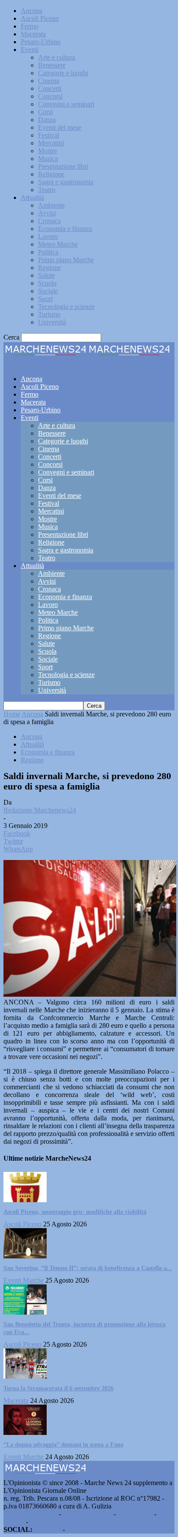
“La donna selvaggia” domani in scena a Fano (63, 1444)
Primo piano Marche (66, 259)
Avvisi (47, 213)
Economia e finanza (65, 228)
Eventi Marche (23, 1280)
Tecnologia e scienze (66, 306)
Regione (49, 267)
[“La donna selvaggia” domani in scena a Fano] (25, 1432)
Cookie (40, 1521)
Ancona (31, 10)
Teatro (46, 189)
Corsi (45, 112)
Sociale (48, 291)
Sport (45, 298)
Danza (47, 119)
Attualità (32, 197)
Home (11, 714)
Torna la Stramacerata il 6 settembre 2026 (58, 1388)
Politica (48, 252)
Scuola (47, 283)
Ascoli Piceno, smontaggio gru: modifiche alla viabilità (74, 1212)
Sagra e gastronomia (65, 182)
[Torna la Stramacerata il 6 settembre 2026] (25, 1376)
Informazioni (135, 1514)
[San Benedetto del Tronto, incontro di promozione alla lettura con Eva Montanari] (25, 1312)
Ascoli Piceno (40, 18)
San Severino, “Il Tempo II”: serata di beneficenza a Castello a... (87, 1268)
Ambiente (51, 205)
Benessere (52, 65)
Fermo (29, 26)
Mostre (47, 150)
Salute (46, 275)
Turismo (49, 314)
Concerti (49, 88)
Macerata (33, 34)
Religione (51, 174)
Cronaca (49, 221)
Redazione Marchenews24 (39, 810)
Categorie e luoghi (63, 73)
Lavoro (48, 236)
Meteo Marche (58, 244)
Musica (48, 158)
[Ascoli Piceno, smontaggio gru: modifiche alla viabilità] (25, 1199)
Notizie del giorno (87, 1514)
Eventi (29, 49)
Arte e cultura (56, 57)
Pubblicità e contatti (30, 1514)
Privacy (13, 1521)
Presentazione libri (63, 166)
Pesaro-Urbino (40, 41)
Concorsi (50, 96)
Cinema (48, 80)
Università (52, 322)
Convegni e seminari (66, 104)
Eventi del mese (59, 127)
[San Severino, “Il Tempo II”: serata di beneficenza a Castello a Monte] (25, 1256)
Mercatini (51, 143)
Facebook (47, 1529)
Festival (48, 135)
